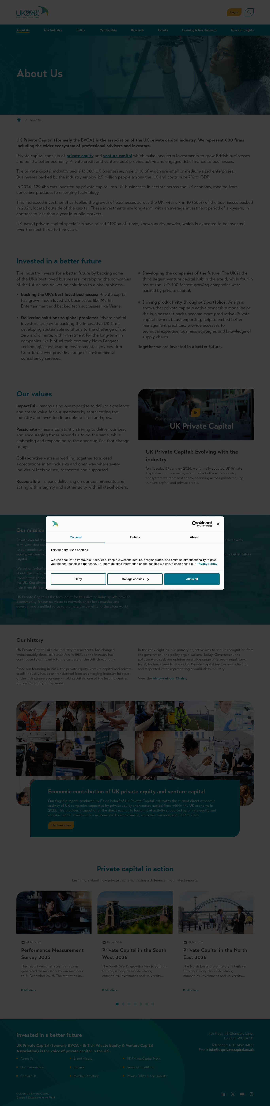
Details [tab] (135, 537)
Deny (78, 579)
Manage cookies (133, 579)
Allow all (192, 579)
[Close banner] (218, 524)
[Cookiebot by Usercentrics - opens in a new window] (194, 524)
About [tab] (194, 537)
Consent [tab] (76, 537)
